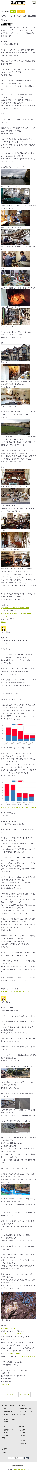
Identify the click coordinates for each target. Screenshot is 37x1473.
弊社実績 (22, 1435)
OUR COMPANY (24, 1438)
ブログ (4, 1426)
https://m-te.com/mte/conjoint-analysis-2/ (15, 991)
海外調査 (22, 1414)
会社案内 (21, 1426)
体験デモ (6, 1422)
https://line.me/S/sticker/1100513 (12, 1334)
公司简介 (22, 1440)
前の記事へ (12, 1394)
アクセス (22, 1432)
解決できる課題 (8, 1411)
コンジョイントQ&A (9, 1419)
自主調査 (6, 1432)
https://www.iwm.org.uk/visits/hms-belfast (15, 608)
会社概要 (22, 1430)
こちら (3, 622)
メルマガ (21, 11)
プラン (5, 1408)
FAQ (3, 1438)
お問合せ (4, 1449)
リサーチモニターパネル (26, 1411)
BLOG (13, 11)
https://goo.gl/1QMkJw (28, 1356)
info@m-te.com (17, 1348)
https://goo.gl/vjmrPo (13, 1353)
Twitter (4, 1452)
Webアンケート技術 (25, 1408)
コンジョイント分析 (8, 1405)
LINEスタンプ (23, 1443)
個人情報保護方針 (17, 1466)
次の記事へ (24, 1394)
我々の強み (22, 1405)
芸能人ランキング (8, 1430)
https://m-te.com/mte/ (8, 1328)
